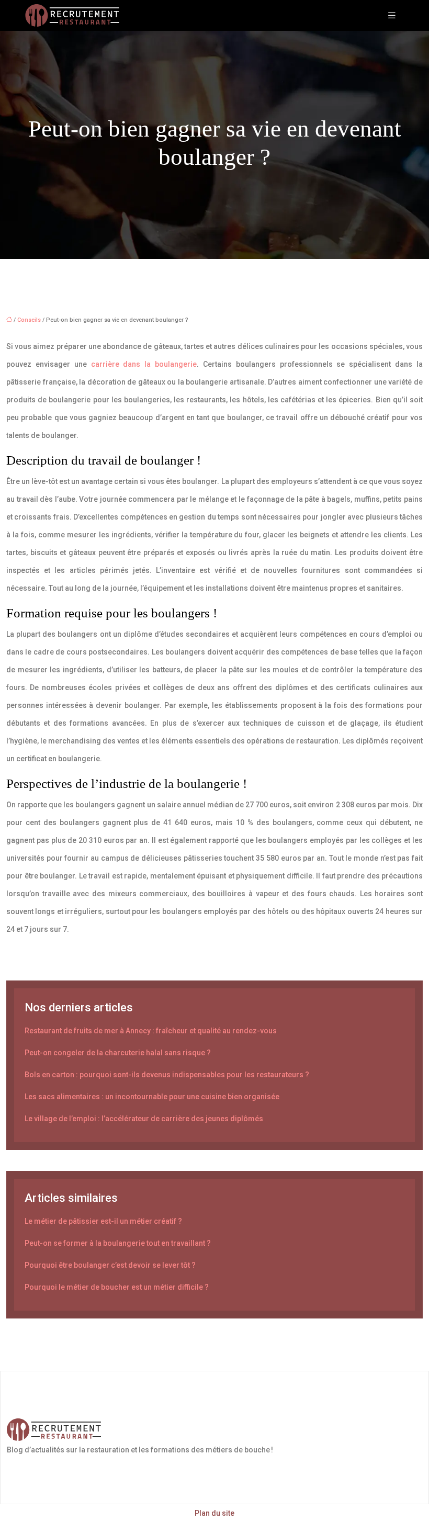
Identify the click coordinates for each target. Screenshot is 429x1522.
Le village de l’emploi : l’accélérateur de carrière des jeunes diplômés (144, 1118)
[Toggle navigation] (392, 15)
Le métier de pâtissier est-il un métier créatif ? (103, 1221)
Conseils (29, 320)
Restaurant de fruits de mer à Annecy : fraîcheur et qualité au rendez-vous (151, 1031)
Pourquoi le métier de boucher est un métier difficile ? (117, 1287)
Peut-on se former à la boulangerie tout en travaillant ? (118, 1243)
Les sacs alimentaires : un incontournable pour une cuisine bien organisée (152, 1096)
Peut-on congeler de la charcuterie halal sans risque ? (118, 1053)
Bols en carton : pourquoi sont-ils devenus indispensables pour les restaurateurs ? (167, 1074)
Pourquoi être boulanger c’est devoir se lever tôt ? (110, 1265)
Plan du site (214, 1513)
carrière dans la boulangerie (144, 364)
